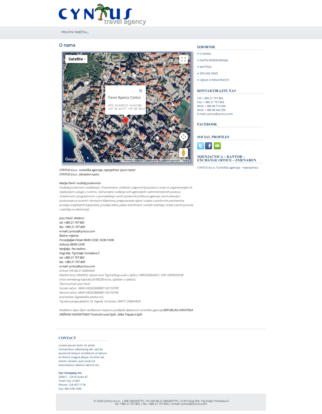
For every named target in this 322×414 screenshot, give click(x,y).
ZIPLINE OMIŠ (209, 73)
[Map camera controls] (183, 136)
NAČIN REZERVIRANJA (214, 60)
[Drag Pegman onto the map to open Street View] (183, 152)
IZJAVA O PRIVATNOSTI (214, 80)
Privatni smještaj (74, 32)
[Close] (140, 90)
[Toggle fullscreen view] (183, 59)
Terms (185, 160)
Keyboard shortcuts (133, 160)
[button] (125, 121)
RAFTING (205, 67)
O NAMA (205, 54)
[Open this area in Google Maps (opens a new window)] (71, 159)
